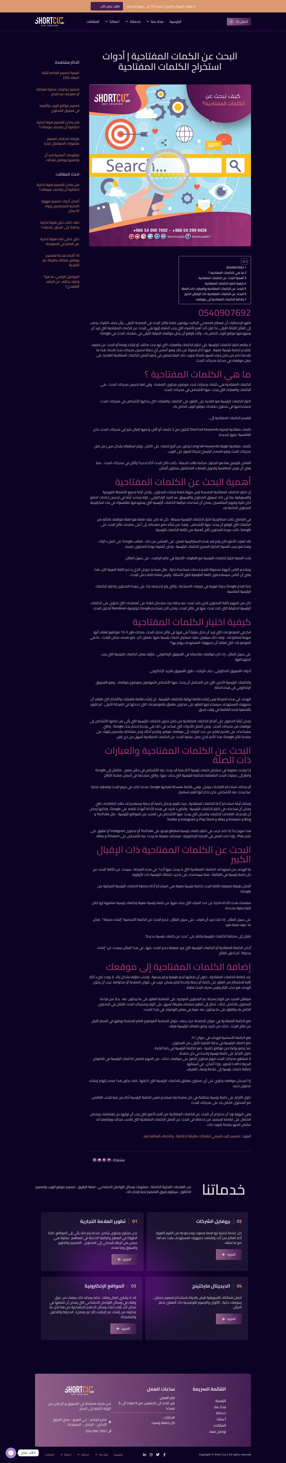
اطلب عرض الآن (110, 6)
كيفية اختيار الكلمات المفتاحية (224, 283)
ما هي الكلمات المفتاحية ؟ (226, 272)
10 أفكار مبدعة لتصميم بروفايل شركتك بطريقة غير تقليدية (60, 260)
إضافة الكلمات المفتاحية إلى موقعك (220, 299)
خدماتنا (135, 22)
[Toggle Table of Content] (242, 261)
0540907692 (235, 267)
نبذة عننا (157, 22)
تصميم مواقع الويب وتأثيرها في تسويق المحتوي (59, 108)
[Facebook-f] (164, 1454)
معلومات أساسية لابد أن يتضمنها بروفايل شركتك (61, 157)
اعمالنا (114, 22)
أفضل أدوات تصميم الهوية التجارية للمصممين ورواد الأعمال (60, 206)
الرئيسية (175, 22)
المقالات (92, 22)
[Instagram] (151, 1454)
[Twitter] (158, 1454)
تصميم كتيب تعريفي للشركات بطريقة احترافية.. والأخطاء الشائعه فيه (192, 1136)
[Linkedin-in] (144, 1454)
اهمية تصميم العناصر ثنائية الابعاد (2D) (60, 75)
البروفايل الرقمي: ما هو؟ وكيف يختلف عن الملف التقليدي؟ (61, 281)
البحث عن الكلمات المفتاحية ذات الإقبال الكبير (214, 294)
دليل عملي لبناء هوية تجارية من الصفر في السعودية (59, 241)
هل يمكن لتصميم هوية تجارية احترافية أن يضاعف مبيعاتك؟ (58, 124)
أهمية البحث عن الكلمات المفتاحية (221, 278)
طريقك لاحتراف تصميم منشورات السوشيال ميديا (61, 141)
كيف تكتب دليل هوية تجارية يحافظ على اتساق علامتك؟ (59, 224)
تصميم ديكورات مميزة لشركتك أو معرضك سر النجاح (57, 91)
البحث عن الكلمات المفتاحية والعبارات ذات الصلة (212, 288)
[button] (109, 1160)
